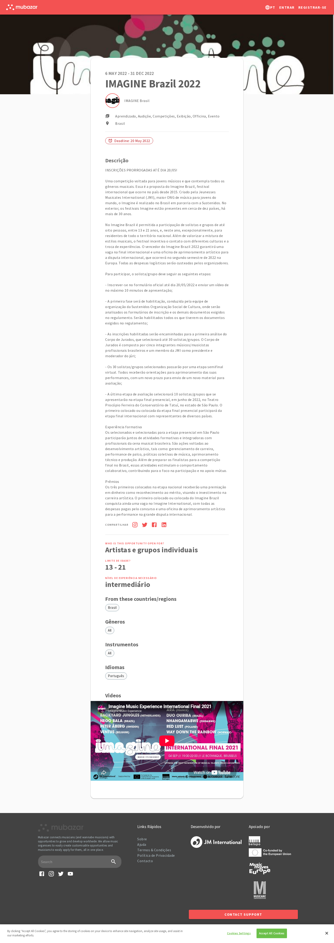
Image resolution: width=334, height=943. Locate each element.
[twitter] (145, 525)
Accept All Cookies (271, 933)
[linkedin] (164, 525)
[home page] (21, 7)
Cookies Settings (239, 933)
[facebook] (154, 525)
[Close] (327, 933)
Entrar (287, 7)
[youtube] (70, 875)
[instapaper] (135, 525)
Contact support (243, 914)
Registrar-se (312, 7)
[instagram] (51, 875)
